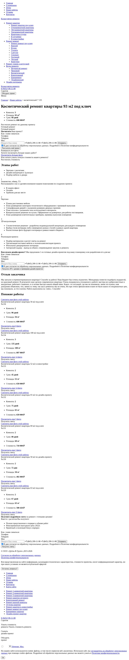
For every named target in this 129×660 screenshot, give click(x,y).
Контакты (10, 14)
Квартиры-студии (18, 34)
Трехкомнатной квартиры (22, 32)
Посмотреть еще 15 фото (11, 512)
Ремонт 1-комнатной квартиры (19, 591)
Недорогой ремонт (19, 68)
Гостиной (15, 57)
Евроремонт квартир (15, 611)
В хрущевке (16, 37)
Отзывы (9, 12)
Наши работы (12, 10)
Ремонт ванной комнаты (16, 602)
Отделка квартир (13, 605)
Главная (9, 3)
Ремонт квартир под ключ (22, 25)
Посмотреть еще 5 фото (11, 419)
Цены (8, 8)
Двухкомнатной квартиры (22, 30)
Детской (14, 59)
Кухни (14, 48)
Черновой (15, 71)
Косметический (17, 73)
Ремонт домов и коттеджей (17, 64)
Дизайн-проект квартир (16, 614)
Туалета (14, 50)
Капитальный (17, 75)
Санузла (14, 52)
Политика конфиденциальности (15, 558)
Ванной (14, 46)
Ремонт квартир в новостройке (19, 607)
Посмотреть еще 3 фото (11, 450)
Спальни (15, 55)
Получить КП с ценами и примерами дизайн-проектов (22, 269)
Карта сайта (11, 587)
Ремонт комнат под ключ (22, 43)
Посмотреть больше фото (12, 155)
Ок (3, 658)
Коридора (15, 62)
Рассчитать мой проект (11, 148)
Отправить (62, 143)
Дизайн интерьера (14, 82)
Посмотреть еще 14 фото (11, 357)
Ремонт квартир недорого (17, 598)
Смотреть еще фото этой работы (15, 299)
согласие (13, 146)
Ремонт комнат (12, 41)
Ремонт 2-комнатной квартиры (19, 593)
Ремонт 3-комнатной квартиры (19, 596)
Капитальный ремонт (15, 600)
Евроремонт (16, 77)
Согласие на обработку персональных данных (21, 555)
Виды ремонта (12, 66)
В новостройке (17, 39)
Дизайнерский (17, 80)
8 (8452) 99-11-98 (8, 89)
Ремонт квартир (13, 23)
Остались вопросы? (9, 569)
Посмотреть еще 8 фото (11, 326)
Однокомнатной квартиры (22, 27)
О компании (11, 5)
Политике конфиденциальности (75, 146)
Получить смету (8, 547)
